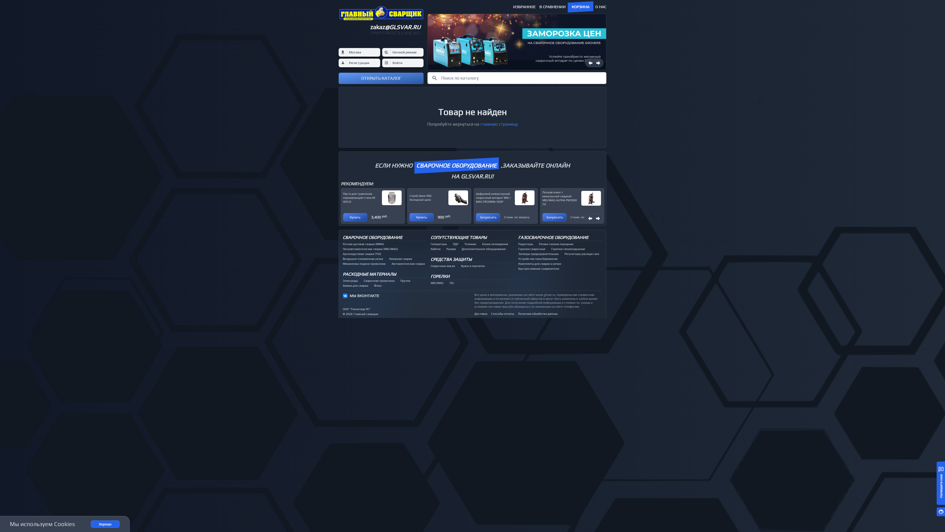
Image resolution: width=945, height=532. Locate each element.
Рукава (451, 249)
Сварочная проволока (379, 281)
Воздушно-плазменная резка (363, 259)
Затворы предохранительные (538, 254)
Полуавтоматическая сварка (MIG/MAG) (370, 249)
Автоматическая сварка (408, 264)
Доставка (480, 314)
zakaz (395, 27)
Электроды (350, 281)
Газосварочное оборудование (553, 237)
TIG (451, 283)
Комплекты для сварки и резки (539, 264)
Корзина (580, 6)
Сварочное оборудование (372, 237)
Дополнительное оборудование (484, 249)
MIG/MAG (437, 283)
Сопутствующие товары (459, 237)
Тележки (470, 244)
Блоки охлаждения (495, 244)
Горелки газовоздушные (568, 249)
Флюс (378, 285)
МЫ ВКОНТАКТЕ (364, 295)
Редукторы (525, 244)
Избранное (524, 6)
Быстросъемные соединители (538, 268)
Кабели (436, 249)
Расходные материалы (369, 274)
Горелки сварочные (531, 249)
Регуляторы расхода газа (582, 254)
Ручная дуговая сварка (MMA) (363, 244)
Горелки (440, 276)
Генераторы (439, 244)
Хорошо (105, 524)
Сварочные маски (443, 266)
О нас (600, 6)
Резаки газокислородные (556, 244)
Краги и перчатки (473, 266)
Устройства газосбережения (538, 259)
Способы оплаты (502, 314)
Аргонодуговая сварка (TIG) (362, 254)
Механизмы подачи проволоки (364, 264)
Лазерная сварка (400, 259)
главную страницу (499, 124)
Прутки (405, 281)
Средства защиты (451, 259)
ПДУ (455, 244)
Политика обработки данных (538, 314)
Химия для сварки (355, 285)
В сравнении (552, 6)
